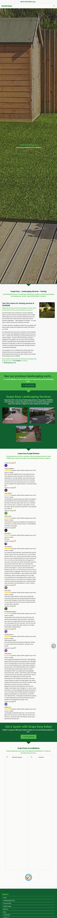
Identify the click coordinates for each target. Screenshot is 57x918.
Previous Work (7, 903)
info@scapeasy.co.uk (10, 362)
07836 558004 (25, 1)
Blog (4, 912)
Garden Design (7, 906)
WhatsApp (33, 1)
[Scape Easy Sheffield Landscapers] (7, 5)
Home (5, 897)
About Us (5, 909)
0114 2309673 (17, 360)
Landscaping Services (9, 900)
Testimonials (6, 915)
